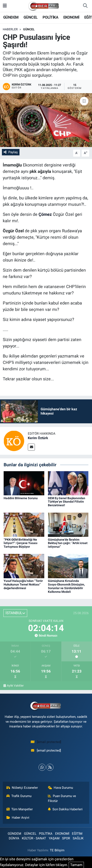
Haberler (10, 29)
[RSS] (49, 767)
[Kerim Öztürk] (14, 440)
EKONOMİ (71, 17)
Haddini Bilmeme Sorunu (21, 498)
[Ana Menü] (5, 6)
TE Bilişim (57, 850)
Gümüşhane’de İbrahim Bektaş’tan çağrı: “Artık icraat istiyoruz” (68, 543)
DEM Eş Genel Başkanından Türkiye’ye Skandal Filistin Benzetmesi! (66, 501)
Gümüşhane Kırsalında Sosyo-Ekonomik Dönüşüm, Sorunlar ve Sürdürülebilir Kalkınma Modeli (66, 586)
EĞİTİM (77, 834)
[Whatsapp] (42, 767)
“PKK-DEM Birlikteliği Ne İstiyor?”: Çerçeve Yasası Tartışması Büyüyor (20, 543)
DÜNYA (14, 838)
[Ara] (85, 6)
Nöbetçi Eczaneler (25, 788)
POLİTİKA (50, 17)
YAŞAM (54, 838)
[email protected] (49, 742)
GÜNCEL (30, 17)
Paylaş (13, 152)
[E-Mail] (31, 447)
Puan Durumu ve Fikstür (62, 798)
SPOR (66, 838)
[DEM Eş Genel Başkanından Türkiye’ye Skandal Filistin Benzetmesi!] (68, 483)
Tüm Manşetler (22, 809)
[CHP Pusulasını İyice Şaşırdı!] (46, 120)
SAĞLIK (78, 838)
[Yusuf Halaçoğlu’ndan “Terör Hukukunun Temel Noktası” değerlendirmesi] (24, 566)
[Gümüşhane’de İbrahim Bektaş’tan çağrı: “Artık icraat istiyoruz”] (68, 524)
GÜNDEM (10, 17)
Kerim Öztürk (38, 438)
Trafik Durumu (21, 796)
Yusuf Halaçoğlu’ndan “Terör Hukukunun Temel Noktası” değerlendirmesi (23, 584)
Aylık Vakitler (15, 685)
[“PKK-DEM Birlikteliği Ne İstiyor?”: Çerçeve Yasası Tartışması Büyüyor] (24, 524)
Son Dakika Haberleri (67, 809)
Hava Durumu (63, 788)
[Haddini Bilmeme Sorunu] (24, 483)
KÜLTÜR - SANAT (34, 838)
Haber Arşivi (20, 817)
